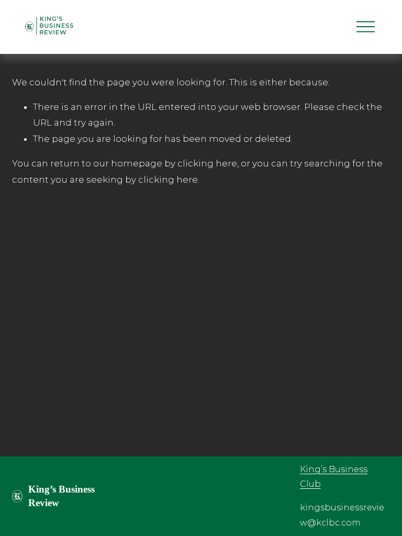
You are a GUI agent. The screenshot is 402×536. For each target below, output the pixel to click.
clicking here (207, 163)
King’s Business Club (333, 476)
